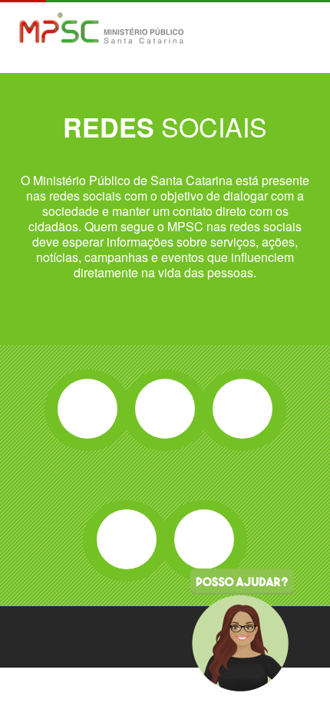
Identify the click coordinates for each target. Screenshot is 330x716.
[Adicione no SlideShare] (204, 539)
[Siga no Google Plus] (242, 409)
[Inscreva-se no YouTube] (127, 539)
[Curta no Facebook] (87, 409)
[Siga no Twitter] (165, 409)
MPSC (101, 29)
